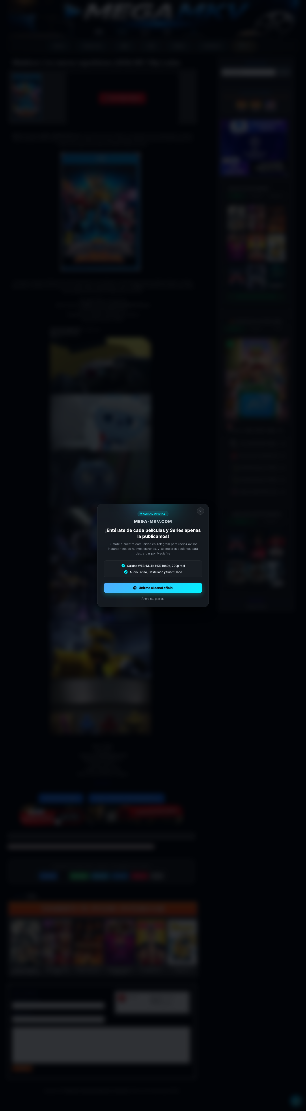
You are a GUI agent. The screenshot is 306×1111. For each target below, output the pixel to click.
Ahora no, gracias (153, 598)
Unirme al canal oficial (156, 588)
